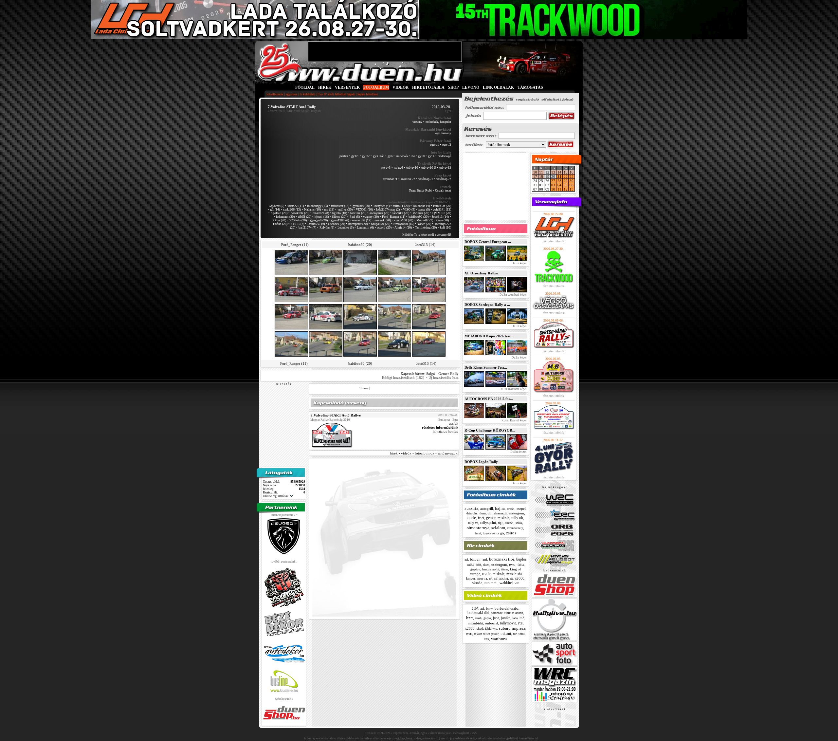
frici (481, 518)
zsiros (511, 532)
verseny (417, 121)
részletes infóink (553, 241)
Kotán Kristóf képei (514, 420)
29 (566, 181)
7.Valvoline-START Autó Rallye (288, 111)
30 (572, 181)
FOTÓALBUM (376, 87)
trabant (506, 633)
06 (572, 185)
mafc (486, 573)
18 (541, 176)
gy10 (421, 156)
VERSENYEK (347, 87)
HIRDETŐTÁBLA (428, 87)
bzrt (469, 617)
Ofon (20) (279, 220)
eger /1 (434, 144)
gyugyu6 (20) (319, 220)
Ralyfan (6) (326, 227)
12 (566, 189)
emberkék (402, 156)
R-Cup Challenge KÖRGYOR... (490, 430)
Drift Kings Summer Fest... (486, 367)
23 (572, 176)
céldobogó (444, 156)
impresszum (400, 733)
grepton (475, 569)
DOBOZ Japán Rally (481, 462)
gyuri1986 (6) (340, 220)
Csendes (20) (336, 224)
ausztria (471, 508)
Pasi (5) (355, 216)
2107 (475, 608)
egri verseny (443, 133)
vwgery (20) (371, 216)
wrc (517, 583)
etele (471, 517)
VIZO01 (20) (364, 209)
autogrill (486, 508)
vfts (486, 639)
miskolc (503, 518)
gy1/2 (366, 156)
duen (483, 513)
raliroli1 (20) (401, 206)
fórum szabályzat (440, 733)
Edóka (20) (280, 224)
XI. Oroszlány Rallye (481, 273)
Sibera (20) (339, 216)
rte (413, 156)
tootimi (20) (358, 213)
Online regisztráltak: (276, 496)
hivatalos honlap (445, 431)
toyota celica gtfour (486, 634)
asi (466, 559)
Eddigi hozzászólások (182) (403, 378)
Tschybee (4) (381, 206)
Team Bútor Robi (420, 190)
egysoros (291, 94)
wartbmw (499, 638)
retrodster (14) (340, 206)
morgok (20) (382, 220)
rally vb (473, 523)
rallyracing (501, 578)
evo (512, 564)
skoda (477, 582)
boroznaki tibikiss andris (507, 613)
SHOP (453, 87)
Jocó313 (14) (440, 216)
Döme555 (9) (316, 224)
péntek (343, 156)
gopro (487, 618)
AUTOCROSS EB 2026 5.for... (489, 399)
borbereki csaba (507, 608)
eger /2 (446, 144)
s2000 (519, 578)
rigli (500, 523)
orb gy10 (412, 167)
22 (566, 176)
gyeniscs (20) (361, 206)
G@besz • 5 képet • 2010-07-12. (431, 202)
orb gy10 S (428, 167)
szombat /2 (408, 179)
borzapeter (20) (358, 224)
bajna (500, 508)
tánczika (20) (400, 213)
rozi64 (509, 523)
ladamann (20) (285, 216)
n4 (490, 578)
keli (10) (445, 227)
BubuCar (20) (442, 206)
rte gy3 (386, 167)
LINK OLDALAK (498, 87)
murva (482, 578)
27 (553, 181)
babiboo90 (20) (418, 216)
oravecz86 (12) (361, 220)
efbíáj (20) (304, 216)
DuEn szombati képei (513, 294)
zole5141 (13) (442, 209)
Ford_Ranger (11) (393, 216)
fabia (521, 564)
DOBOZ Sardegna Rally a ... (487, 304)
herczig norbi (490, 569)
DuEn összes (518, 452)
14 (559, 172)
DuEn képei (519, 263)
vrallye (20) (345, 209)
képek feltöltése (367, 94)
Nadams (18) (312, 209)
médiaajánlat (461, 733)
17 (535, 176)
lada (515, 618)
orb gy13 (445, 167)
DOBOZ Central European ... (488, 242)
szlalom (498, 527)
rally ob (517, 517)
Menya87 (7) (424, 220)
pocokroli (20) (300, 213)
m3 (521, 618)
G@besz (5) (276, 206)
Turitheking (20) (426, 227)
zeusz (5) (424, 209)
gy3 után (378, 156)
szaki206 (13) (292, 209)
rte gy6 (398, 167)
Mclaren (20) (420, 213)
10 (535, 172)
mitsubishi (475, 623)
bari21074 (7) (307, 227)
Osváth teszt (443, 190)
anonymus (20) (379, 213)
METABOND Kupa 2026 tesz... (489, 336)
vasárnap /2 (443, 179)
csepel (521, 508)
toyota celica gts (493, 533)
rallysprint (488, 522)
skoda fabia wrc (487, 628)
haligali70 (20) (380, 224)
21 (559, 176)
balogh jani (478, 559)
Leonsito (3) (345, 227)
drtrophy (472, 513)
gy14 (431, 156)
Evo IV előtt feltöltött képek (336, 94)
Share (363, 388)
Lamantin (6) (365, 227)
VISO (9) (409, 209)
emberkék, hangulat (438, 121)
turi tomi (491, 583)
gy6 (390, 156)
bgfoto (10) (339, 213)
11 (541, 172)
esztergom (516, 513)
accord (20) (384, 227)
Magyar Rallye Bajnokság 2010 (330, 419)
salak (519, 523)
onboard (491, 623)
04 (559, 185)
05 (566, 185)
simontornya (478, 527)
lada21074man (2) (388, 209)
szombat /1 (390, 179)
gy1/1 (355, 156)
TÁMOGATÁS (530, 87)
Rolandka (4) (421, 206)
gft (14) (275, 209)
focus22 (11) (295, 206)
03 (553, 185)
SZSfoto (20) (298, 220)
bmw (489, 608)
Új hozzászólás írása (443, 378)
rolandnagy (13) (317, 206)
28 (559, 181)
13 (553, 172)
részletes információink (440, 427)
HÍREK (324, 87)
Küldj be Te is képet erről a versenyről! (426, 234)
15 (566, 172)
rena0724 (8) (321, 213)
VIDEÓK (400, 87)
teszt (478, 533)
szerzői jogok (418, 733)
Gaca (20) (442, 220)
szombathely (515, 528)
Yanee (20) (424, 224)
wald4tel (506, 583)
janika (505, 618)
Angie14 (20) (403, 227)
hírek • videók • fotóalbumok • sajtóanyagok (424, 453)
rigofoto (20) (279, 213)
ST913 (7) (297, 224)
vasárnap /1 (425, 179)
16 (572, 172)
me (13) (329, 209)
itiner (504, 569)
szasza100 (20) (403, 220)
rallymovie (508, 623)
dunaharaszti (497, 513)
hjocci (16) (322, 216)
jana (496, 618)
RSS (474, 733)
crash (511, 508)
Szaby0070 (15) (403, 224)
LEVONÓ (471, 87)
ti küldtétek (307, 94)
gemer (491, 517)
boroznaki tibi (501, 559)
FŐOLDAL (305, 87)
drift (478, 564)
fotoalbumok (274, 94)
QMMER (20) (441, 213)
